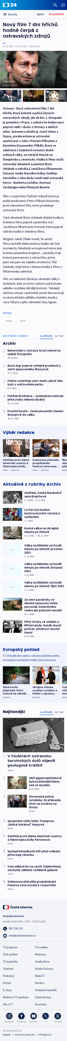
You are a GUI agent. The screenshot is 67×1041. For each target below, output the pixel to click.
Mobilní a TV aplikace (16, 997)
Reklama (40, 954)
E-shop (7, 990)
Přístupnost (45, 1034)
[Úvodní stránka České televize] (18, 907)
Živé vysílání (10, 954)
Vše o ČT (8, 1004)
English (7, 1034)
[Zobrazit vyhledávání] (55, 5)
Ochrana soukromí (25, 1034)
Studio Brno (42, 961)
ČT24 (22, 320)
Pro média (41, 947)
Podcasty (8, 976)
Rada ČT (40, 976)
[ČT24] (10, 5)
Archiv (9, 320)
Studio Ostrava (44, 968)
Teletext (8, 968)
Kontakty (41, 1004)
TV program (10, 947)
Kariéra (39, 983)
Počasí (7, 983)
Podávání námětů (45, 990)
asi (4, 43)
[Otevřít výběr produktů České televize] (63, 5)
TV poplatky (10, 961)
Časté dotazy (43, 997)
